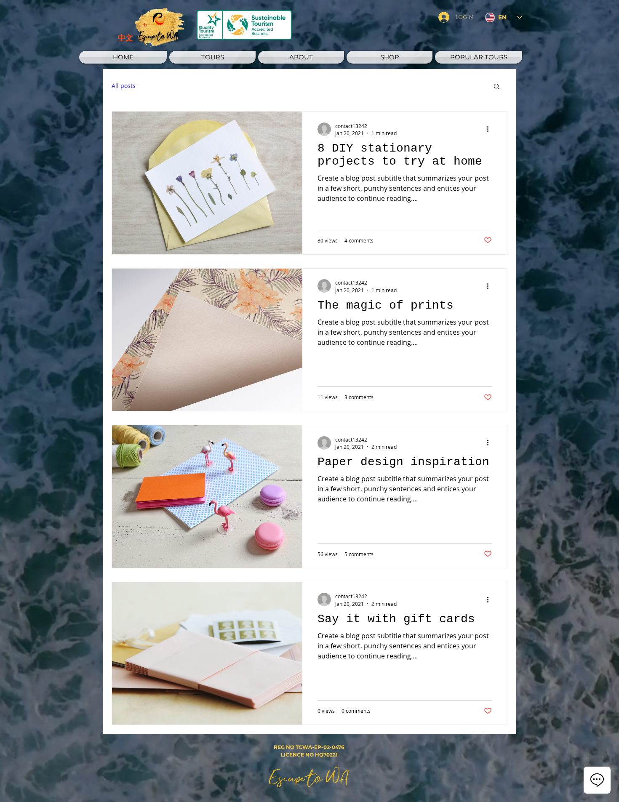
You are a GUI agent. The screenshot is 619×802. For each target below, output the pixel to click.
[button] (212, 57)
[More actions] (491, 129)
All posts (124, 86)
